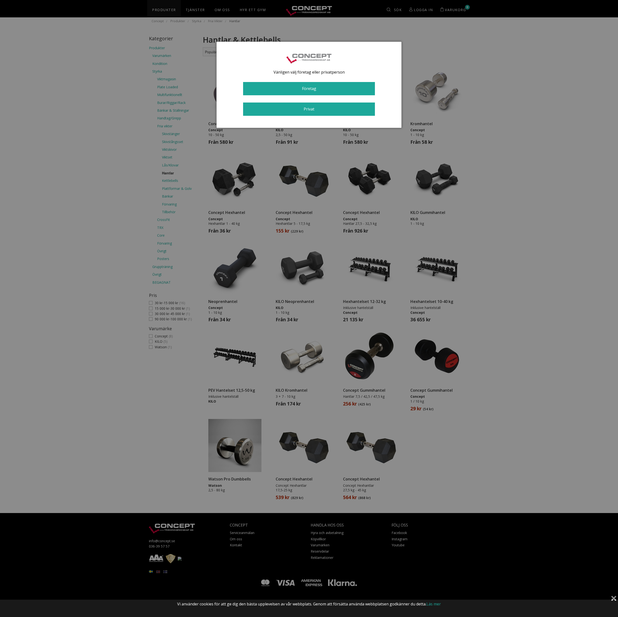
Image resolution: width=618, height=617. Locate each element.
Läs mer (433, 604)
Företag (309, 88)
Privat (309, 109)
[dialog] (309, 84)
